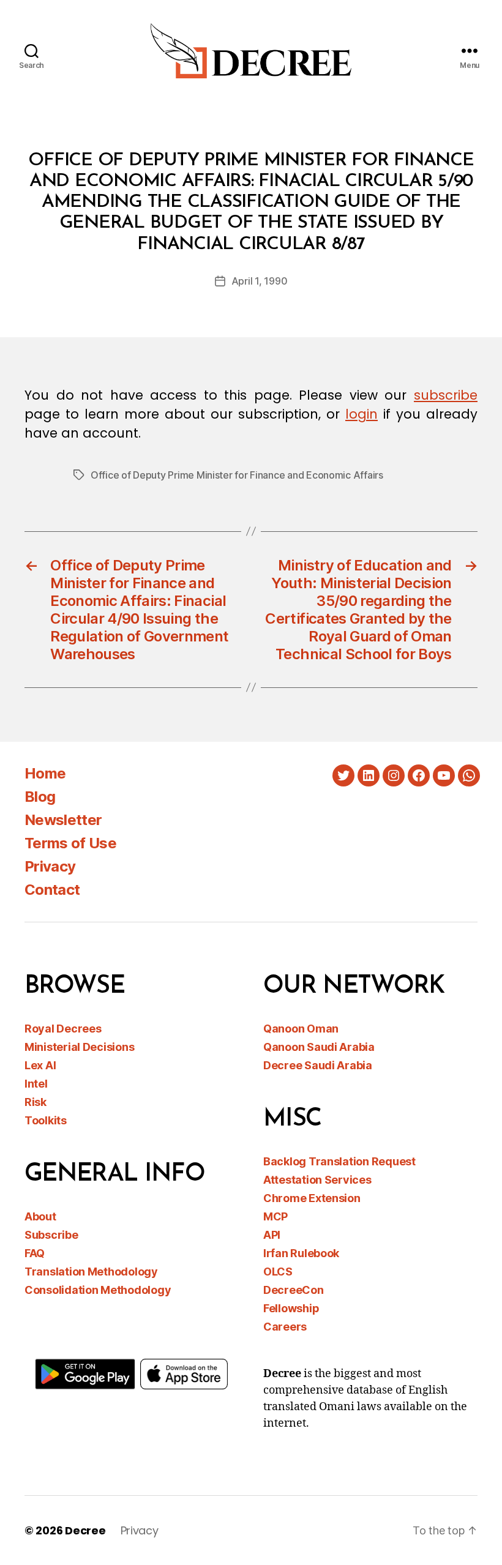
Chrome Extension (312, 1198)
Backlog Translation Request (339, 1161)
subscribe (446, 395)
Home (45, 773)
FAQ (34, 1253)
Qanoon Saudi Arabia (319, 1046)
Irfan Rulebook (301, 1253)
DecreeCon (293, 1289)
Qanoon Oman (301, 1028)
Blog (39, 796)
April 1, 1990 (259, 281)
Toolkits (45, 1120)
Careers (285, 1326)
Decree (85, 1530)
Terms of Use (70, 843)
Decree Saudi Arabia (317, 1065)
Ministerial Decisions (79, 1046)
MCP (275, 1216)
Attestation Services (317, 1179)
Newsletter (63, 820)
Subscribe (51, 1234)
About (40, 1216)
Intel (36, 1083)
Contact (52, 889)
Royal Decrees (63, 1028)
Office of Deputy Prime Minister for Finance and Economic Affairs (237, 475)
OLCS (278, 1271)
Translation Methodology (91, 1271)
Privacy (49, 866)
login (361, 414)
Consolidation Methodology (97, 1289)
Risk (35, 1102)
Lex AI (40, 1065)
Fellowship (291, 1308)
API (271, 1234)
